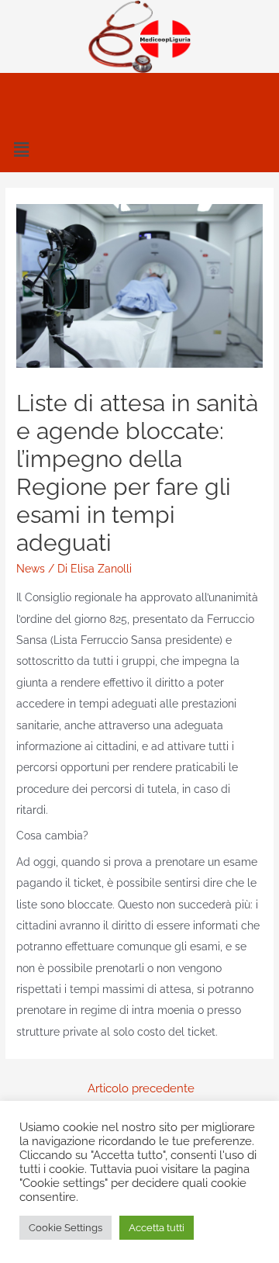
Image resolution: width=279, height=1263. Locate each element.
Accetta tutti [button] (156, 1228)
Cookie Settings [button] (65, 1228)
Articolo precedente (141, 1088)
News (30, 568)
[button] (139, 149)
